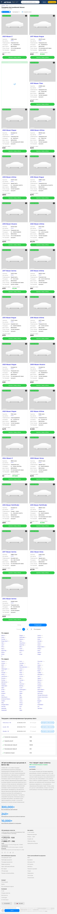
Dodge (21, 665)
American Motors (5, 699)
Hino (39, 699)
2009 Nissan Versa (37, 458)
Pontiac (3, 680)
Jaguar (39, 678)
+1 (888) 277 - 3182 (8, 841)
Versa (2, 637)
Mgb (20, 697)
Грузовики (30, 859)
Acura (20, 674)
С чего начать (30, 832)
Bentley (21, 685)
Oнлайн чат (30, 839)
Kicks (39, 639)
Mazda (39, 669)
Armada (39, 641)
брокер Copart (36, 909)
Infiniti (2, 674)
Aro (20, 708)
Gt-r (20, 652)
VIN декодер (4, 871)
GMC (2, 667)
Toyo (39, 702)
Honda (3, 663)
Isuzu (20, 691)
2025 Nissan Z (7, 36)
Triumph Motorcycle (42, 695)
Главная (3, 5)
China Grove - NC (7, 722)
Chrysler (3, 672)
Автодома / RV (31, 862)
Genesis (21, 680)
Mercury (40, 680)
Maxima (21, 639)
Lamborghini (22, 689)
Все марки (4, 868)
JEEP (2, 665)
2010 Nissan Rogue (9, 317)
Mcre (20, 699)
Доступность (4, 895)
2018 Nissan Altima (9, 177)
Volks (20, 710)
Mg (20, 695)
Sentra (39, 635)
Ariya (2, 648)
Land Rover (4, 676)
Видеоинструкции (32, 834)
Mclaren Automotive (43, 697)
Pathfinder (22, 637)
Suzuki (39, 684)
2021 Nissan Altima (37, 411)
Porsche (3, 678)
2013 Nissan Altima (37, 271)
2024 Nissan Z (7, 458)
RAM (20, 670)
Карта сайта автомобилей (7, 866)
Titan (20, 641)
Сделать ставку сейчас (14, 57)
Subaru (39, 665)
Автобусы (29, 866)
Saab (2, 687)
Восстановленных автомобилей (9, 809)
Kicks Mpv (21, 645)
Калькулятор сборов (32, 843)
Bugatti (39, 700)
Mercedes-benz (23, 667)
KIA (38, 663)
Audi (2, 670)
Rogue (21, 635)
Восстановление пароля (7, 886)
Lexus (20, 669)
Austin (21, 704)
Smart (2, 689)
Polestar (40, 685)
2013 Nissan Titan (36, 83)
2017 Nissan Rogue (37, 36)
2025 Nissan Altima (37, 224)
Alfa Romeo (4, 682)
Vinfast (3, 700)
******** (12, 41)
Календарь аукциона (6, 859)
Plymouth (40, 693)
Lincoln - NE (6, 727)
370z (2, 646)
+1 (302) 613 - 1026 (8, 838)
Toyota (3, 661)
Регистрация (4, 882)
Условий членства (24, 909)
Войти (3, 884)
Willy (2, 702)
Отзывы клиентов (5, 893)
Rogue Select (41, 646)
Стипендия (4, 897)
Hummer (21, 684)
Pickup (39, 648)
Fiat (20, 682)
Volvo (39, 676)
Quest (39, 645)
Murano (39, 637)
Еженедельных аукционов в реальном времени (13, 816)
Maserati (3, 684)
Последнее (37, 629)
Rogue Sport (4, 641)
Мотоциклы (30, 864)
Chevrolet (40, 661)
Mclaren (3, 693)
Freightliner (40, 691)
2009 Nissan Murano (37, 364)
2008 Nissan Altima (37, 130)
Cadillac (39, 672)
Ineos (2, 695)
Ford (20, 661)
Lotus (20, 700)
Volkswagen (4, 669)
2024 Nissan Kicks (36, 552)
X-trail (20, 654)
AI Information (4, 899)
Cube (20, 648)
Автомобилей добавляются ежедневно (11, 823)
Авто (7, 5)
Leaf (2, 645)
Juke (2, 643)
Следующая (37, 625)
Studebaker (40, 704)
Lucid (20, 687)
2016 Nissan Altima (37, 317)
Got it (12, 910)
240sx (2, 654)
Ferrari (2, 691)
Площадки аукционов (6, 862)
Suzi (20, 706)
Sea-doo (3, 706)
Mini (20, 678)
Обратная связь (31, 841)
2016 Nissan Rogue (37, 177)
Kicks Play (3, 650)
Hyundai (21, 663)
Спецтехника (30, 877)
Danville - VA (6, 731)
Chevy (21, 702)
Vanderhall (3, 710)
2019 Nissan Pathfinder (38, 505)
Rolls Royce (4, 697)
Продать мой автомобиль (7, 873)
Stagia (39, 654)
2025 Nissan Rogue (9, 130)
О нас (2, 891)
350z (20, 646)
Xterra (39, 643)
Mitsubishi (40, 674)
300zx (2, 652)
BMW (39, 667)
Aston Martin (41, 689)
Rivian (39, 687)
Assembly (3, 708)
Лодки (29, 871)
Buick (39, 670)
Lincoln (21, 676)
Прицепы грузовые (32, 868)
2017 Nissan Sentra (9, 271)
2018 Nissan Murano (9, 224)
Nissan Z (21, 650)
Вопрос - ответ (31, 836)
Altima (3, 635)
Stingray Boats (4, 704)
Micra (39, 650)
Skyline (39, 652)
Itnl (38, 706)
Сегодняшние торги (6, 857)
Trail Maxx (40, 708)
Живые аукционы (5, 864)
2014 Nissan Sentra (9, 599)
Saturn (39, 682)
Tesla (20, 672)
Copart (46, 911)
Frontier (3, 639)
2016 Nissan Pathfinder (10, 505)
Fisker (20, 693)
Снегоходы (30, 875)
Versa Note (22, 643)
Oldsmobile (4, 685)
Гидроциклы (30, 873)
